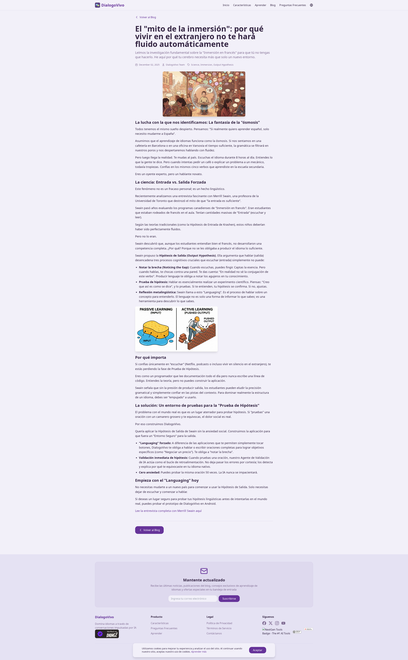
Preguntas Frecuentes (292, 5)
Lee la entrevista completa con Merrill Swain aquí (168, 511)
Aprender (260, 5)
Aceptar (257, 650)
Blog (273, 5)
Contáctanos (214, 633)
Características (242, 5)
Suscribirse (229, 598)
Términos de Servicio (219, 628)
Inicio (226, 5)
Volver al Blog (148, 17)
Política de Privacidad (219, 623)
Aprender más (199, 651)
